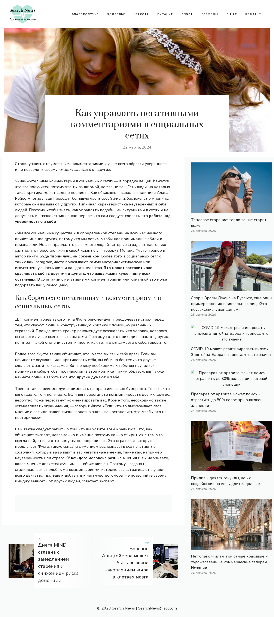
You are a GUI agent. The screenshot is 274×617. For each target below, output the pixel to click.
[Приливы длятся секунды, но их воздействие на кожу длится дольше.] (231, 468)
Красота (141, 14)
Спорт (187, 14)
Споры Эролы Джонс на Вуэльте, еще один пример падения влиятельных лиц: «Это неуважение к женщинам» (231, 303)
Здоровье (116, 14)
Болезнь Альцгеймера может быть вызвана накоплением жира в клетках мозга (125, 563)
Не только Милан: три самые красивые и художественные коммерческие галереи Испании (229, 562)
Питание (165, 14)
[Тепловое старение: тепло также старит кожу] (231, 210)
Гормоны (209, 14)
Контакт (253, 14)
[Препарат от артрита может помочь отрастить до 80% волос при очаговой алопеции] (231, 384)
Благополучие (85, 14)
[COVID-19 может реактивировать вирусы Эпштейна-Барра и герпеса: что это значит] (231, 339)
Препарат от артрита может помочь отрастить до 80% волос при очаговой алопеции (227, 399)
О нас (231, 14)
